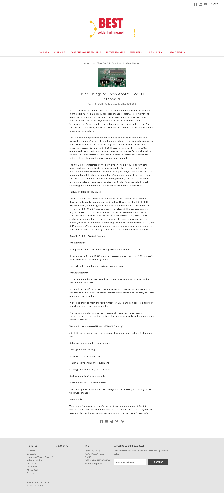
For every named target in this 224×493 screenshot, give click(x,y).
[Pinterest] (122, 421)
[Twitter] (116, 421)
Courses (44, 52)
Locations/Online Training (85, 52)
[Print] (111, 421)
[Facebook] (195, 4)
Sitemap (31, 473)
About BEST (176, 52)
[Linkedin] (200, 4)
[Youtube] (205, 4)
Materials (136, 52)
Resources (155, 52)
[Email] (106, 421)
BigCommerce (43, 482)
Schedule (59, 52)
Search (215, 3)
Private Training (115, 52)
